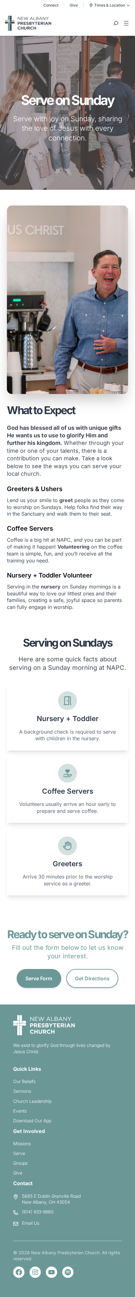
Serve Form (38, 978)
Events (20, 1111)
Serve (19, 1153)
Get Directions (92, 978)
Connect (50, 5)
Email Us (30, 1223)
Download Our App (32, 1120)
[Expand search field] (115, 23)
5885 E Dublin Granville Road (51, 1196)
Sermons (22, 1091)
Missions (22, 1143)
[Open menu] (126, 23)
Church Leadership (32, 1101)
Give (74, 5)
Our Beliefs (24, 1081)
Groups (20, 1163)
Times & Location (109, 5)
